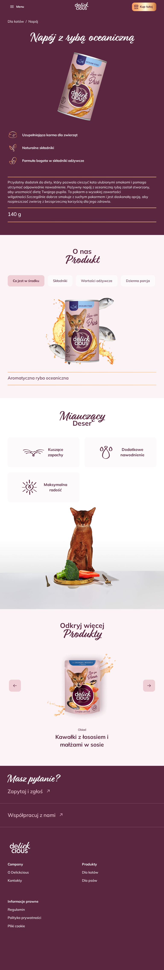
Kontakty (15, 880)
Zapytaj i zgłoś (26, 791)
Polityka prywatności (24, 917)
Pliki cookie (16, 926)
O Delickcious (18, 872)
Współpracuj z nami (32, 815)
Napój (33, 21)
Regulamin (16, 909)
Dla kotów (16, 21)
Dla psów (89, 880)
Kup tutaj (146, 7)
